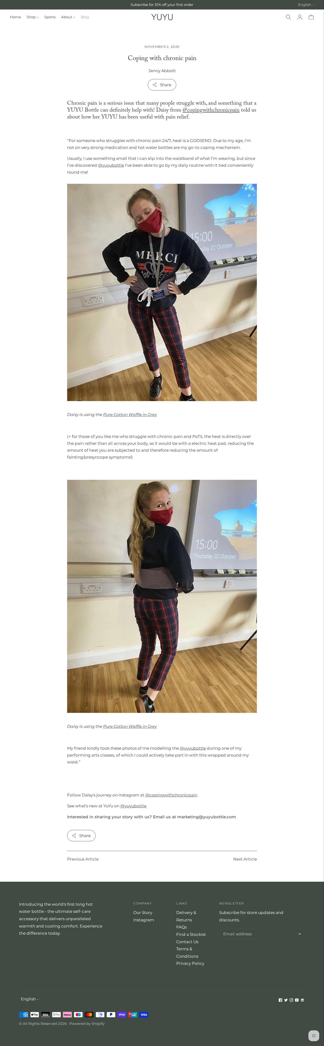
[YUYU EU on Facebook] (280, 1000)
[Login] (299, 17)
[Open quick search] (288, 17)
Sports (50, 17)
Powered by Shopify (87, 1023)
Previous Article (83, 859)
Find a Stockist (191, 934)
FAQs (181, 927)
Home (15, 17)
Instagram (143, 920)
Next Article (245, 859)
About (66, 17)
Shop (31, 17)
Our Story (142, 912)
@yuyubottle (133, 806)
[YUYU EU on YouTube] (297, 1000)
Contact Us (187, 941)
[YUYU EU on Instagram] (291, 1000)
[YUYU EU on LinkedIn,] (302, 1000)
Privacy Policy (190, 963)
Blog (85, 17)
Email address (236, 929)
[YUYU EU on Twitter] (286, 1000)
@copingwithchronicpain (211, 110)
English (304, 4)
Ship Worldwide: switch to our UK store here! (162, 4)
